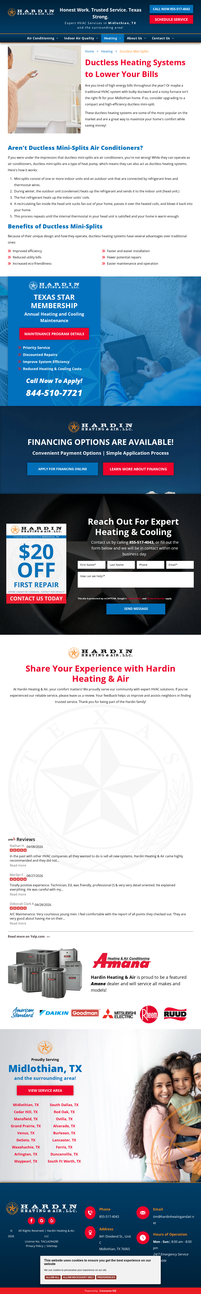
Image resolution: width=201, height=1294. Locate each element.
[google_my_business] (41, 1221)
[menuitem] (42, 38)
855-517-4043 (109, 1216)
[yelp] (52, 1221)
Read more (18, 865)
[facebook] (31, 1221)
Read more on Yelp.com (26, 936)
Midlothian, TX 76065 (114, 1249)
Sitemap (52, 1246)
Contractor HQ (108, 1290)
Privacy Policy (134, 598)
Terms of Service (156, 598)
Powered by (91, 1290)
